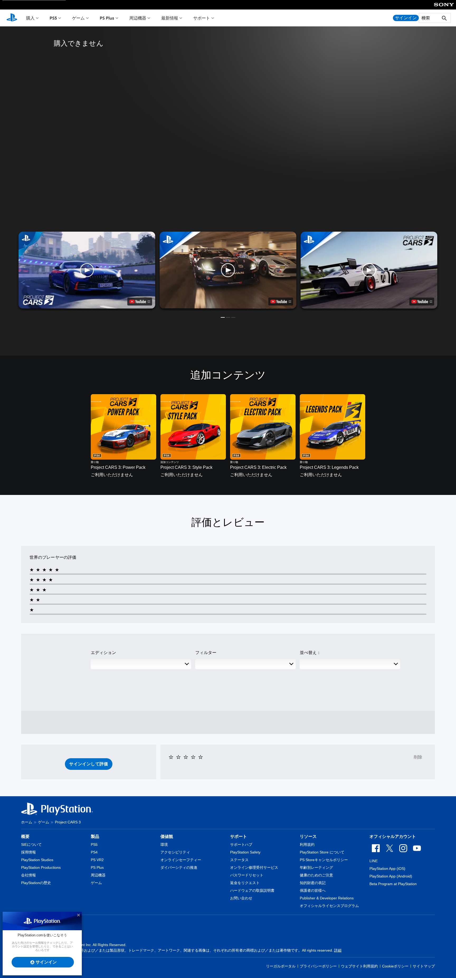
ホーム (26, 822)
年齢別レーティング (316, 867)
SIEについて (31, 844)
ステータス (239, 860)
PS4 (94, 852)
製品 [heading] (95, 836)
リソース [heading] (308, 836)
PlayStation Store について (322, 852)
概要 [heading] (25, 836)
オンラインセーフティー (180, 860)
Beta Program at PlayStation (393, 884)
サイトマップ (424, 966)
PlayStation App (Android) (390, 876)
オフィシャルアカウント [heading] (392, 836)
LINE (373, 861)
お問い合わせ (241, 898)
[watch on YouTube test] (280, 302)
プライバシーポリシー (318, 966)
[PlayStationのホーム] (11, 18)
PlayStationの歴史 (36, 883)
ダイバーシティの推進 (178, 867)
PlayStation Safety (245, 852)
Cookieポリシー (395, 966)
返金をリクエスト (245, 883)
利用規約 (307, 844)
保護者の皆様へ (313, 890)
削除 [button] (418, 757)
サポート (201, 18)
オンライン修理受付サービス (254, 867)
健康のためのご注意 (316, 875)
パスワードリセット (246, 875)
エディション (103, 652)
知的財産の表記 (313, 883)
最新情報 (169, 18)
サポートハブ (241, 844)
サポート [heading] (238, 836)
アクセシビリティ (175, 852)
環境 (164, 844)
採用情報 (28, 852)
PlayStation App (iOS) (387, 868)
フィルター (205, 652)
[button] (228, 270)
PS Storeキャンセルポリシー (324, 860)
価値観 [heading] (166, 836)
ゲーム (78, 18)
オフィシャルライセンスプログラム (329, 906)
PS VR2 (97, 860)
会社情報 (28, 875)
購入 (30, 18)
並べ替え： (310, 652)
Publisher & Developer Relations (327, 898)
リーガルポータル (281, 966)
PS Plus (107, 18)
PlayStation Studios (37, 860)
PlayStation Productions (41, 867)
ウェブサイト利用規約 (359, 966)
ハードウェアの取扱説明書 (252, 890)
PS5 (53, 18)
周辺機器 (137, 18)
